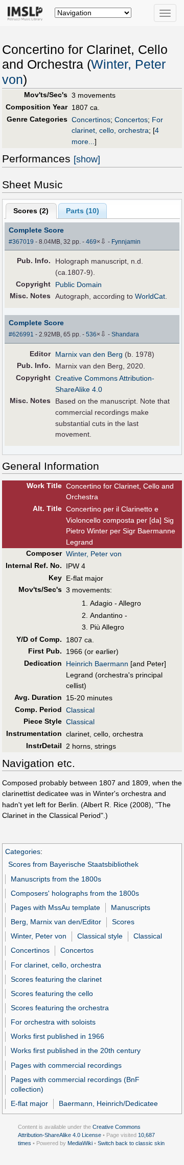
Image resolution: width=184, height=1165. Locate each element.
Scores (123, 922)
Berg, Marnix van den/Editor (56, 922)
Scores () (31, 211)
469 (91, 241)
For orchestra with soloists (53, 1022)
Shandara (125, 334)
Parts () (82, 211)
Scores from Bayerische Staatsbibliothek (73, 864)
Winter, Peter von (94, 554)
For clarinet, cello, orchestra (56, 965)
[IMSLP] (27, 12)
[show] (87, 159)
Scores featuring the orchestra (60, 1008)
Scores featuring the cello (52, 993)
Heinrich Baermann (97, 664)
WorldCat (150, 296)
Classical (80, 710)
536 (91, 334)
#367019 (21, 241)
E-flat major (29, 1103)
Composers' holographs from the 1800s (75, 893)
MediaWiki (80, 1143)
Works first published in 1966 (57, 1036)
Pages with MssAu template (55, 907)
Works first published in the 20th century (76, 1050)
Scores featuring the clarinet (56, 979)
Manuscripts (130, 907)
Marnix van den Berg (89, 354)
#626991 (21, 334)
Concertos (131, 120)
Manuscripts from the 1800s (56, 879)
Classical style (100, 936)
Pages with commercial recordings (66, 1065)
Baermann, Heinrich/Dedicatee (108, 1103)
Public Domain (78, 284)
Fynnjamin (126, 241)
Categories (22, 851)
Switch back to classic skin (131, 1143)
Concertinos (91, 120)
